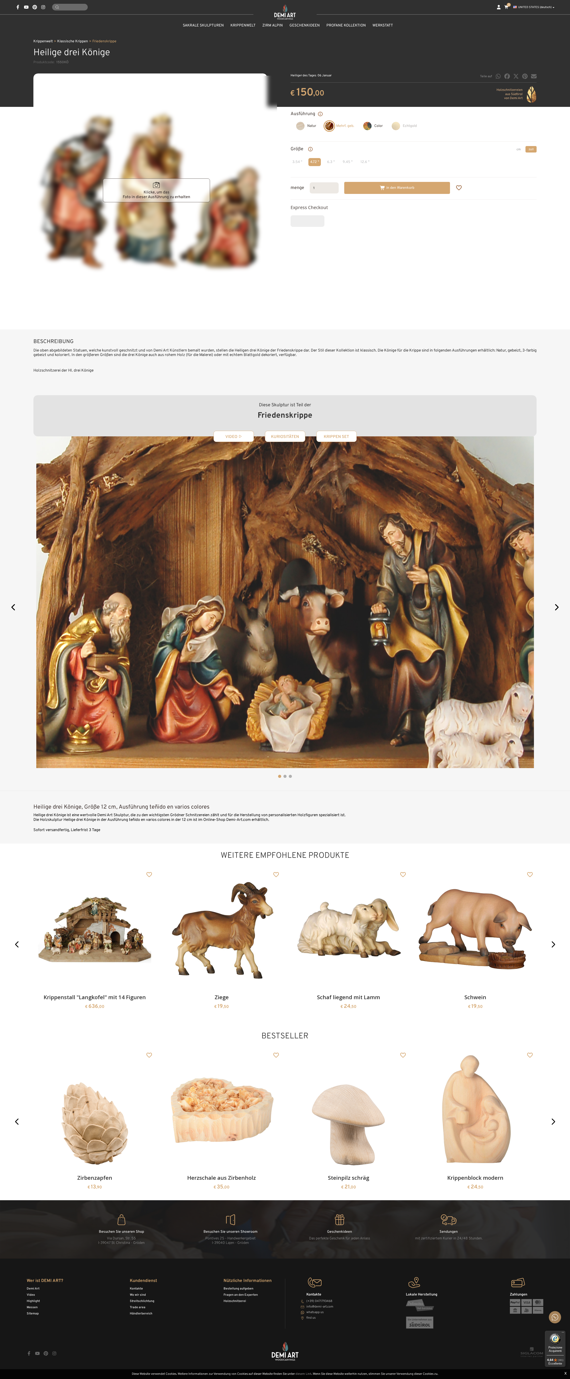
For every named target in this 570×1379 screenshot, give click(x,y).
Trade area (137, 1307)
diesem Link (303, 1374)
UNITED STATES (535, 7)
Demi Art (33, 1289)
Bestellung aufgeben (238, 1289)
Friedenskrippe (104, 41)
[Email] (534, 76)
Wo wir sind (138, 1295)
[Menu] (563, 1333)
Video (31, 1295)
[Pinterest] (525, 76)
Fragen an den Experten (241, 1295)
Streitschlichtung (142, 1301)
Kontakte (136, 1289)
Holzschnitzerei (235, 1301)
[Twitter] (516, 76)
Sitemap (33, 1314)
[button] (13, 608)
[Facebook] (507, 76)
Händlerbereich (141, 1314)
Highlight (33, 1301)
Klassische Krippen (72, 41)
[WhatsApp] (498, 76)
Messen (32, 1307)
